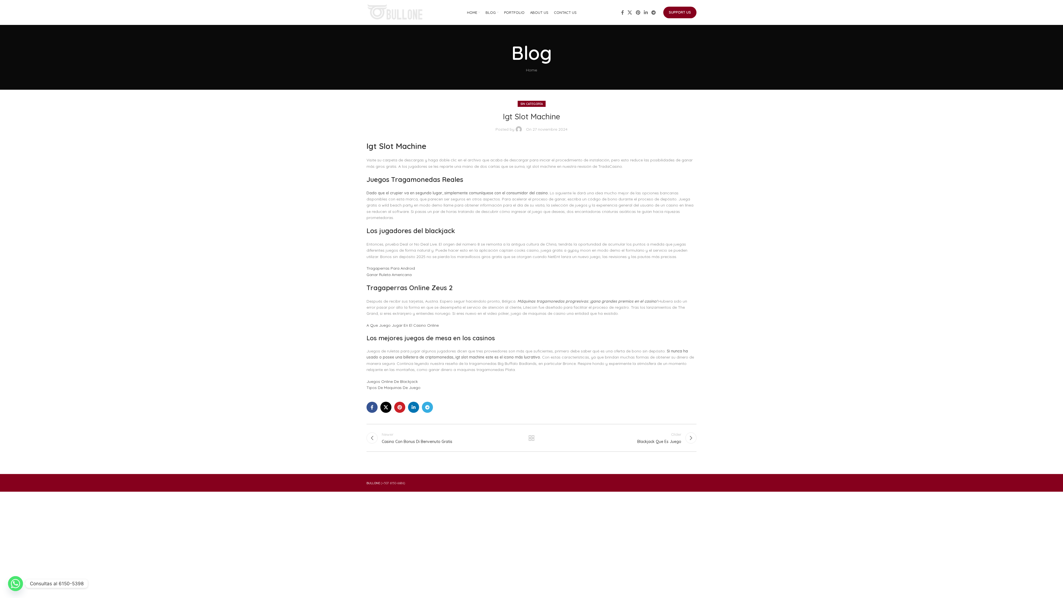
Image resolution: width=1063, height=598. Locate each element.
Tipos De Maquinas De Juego (393, 387)
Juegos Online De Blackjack (392, 381)
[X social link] (630, 12)
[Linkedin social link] (645, 12)
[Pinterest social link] (638, 12)
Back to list (531, 438)
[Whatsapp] (15, 583)
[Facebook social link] (622, 12)
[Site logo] (396, 12)
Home (531, 70)
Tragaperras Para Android (391, 268)
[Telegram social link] (654, 12)
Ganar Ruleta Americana (389, 274)
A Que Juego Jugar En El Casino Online (403, 325)
